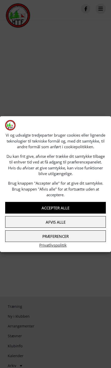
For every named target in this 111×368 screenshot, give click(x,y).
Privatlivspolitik (53, 245)
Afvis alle (56, 222)
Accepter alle (55, 207)
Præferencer (55, 236)
